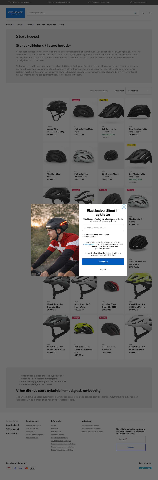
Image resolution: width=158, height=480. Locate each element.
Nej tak (103, 269)
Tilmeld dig (103, 261)
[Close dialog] (124, 207)
